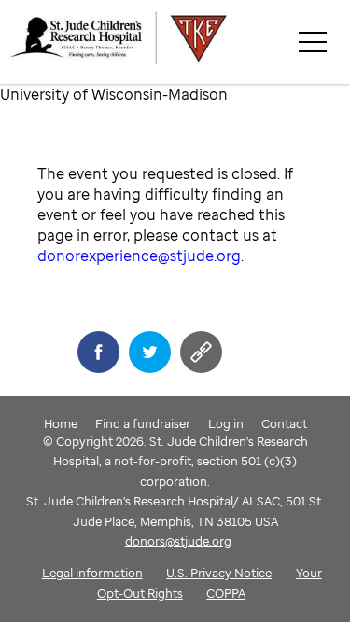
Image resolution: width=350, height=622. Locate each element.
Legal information (92, 572)
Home (60, 423)
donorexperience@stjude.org (139, 255)
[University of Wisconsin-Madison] (179, 42)
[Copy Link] (201, 352)
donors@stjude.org (178, 540)
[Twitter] (150, 352)
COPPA (225, 593)
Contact (284, 423)
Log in (226, 423)
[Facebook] (98, 352)
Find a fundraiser (142, 423)
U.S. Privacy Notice (219, 572)
